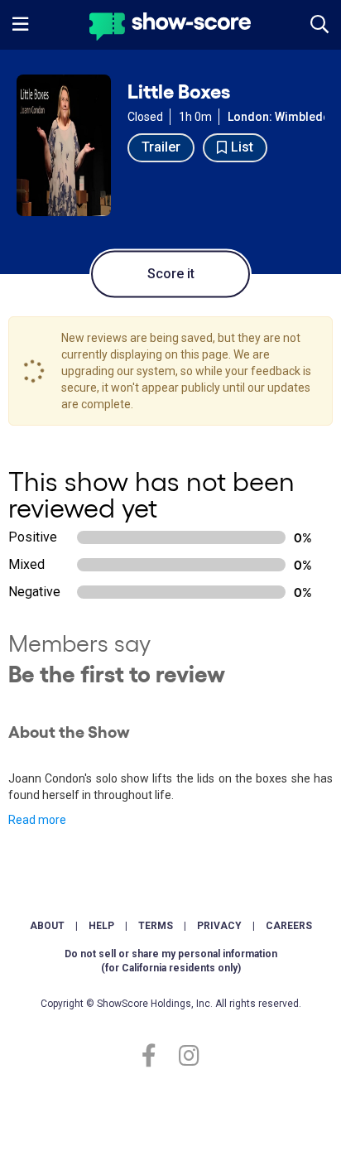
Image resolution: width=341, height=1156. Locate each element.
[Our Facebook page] (156, 1056)
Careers (289, 926)
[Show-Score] (170, 28)
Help (101, 926)
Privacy (219, 926)
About (47, 926)
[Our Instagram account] (184, 1056)
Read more (37, 819)
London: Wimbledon (282, 116)
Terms (155, 926)
